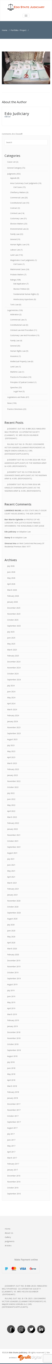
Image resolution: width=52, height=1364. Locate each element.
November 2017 (13, 1110)
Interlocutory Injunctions (23, 299)
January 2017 (12, 1170)
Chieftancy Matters (18, 192)
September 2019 (14, 978)
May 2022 (11, 805)
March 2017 (12, 1158)
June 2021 (11, 865)
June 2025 (11, 638)
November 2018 (13, 1038)
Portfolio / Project (18, 30)
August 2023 (12, 739)
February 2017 (13, 1164)
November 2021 (13, 835)
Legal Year (17, 391)
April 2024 (11, 703)
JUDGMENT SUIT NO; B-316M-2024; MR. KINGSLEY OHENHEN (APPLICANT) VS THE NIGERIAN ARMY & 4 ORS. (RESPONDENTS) (23, 487)
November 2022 (13, 781)
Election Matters (17, 223)
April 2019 (11, 1008)
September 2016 (14, 1193)
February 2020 (13, 954)
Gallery (8, 1237)
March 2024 (12, 709)
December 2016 (13, 1176)
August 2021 (12, 853)
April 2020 (11, 942)
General (13, 239)
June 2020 (11, 930)
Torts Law (14, 304)
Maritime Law (15, 372)
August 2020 (12, 918)
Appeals (13, 178)
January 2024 (12, 721)
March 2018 (12, 1086)
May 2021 (11, 871)
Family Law (14, 234)
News (9, 403)
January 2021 (12, 895)
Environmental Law (18, 229)
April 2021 (11, 877)
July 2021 (11, 859)
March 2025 (12, 649)
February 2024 (13, 715)
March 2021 (12, 883)
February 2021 (13, 889)
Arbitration (14, 314)
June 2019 (11, 996)
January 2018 (12, 1098)
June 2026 (11, 572)
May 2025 (11, 644)
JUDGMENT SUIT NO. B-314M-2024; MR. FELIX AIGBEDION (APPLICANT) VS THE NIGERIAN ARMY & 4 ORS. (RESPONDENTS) (25, 462)
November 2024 (13, 667)
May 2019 (11, 1002)
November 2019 (13, 966)
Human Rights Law (18, 244)
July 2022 (11, 793)
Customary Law (16, 218)
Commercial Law (17, 197)
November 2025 (13, 614)
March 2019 (12, 1014)
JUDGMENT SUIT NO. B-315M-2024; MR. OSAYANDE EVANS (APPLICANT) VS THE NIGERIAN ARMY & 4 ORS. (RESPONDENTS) (26, 475)
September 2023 (14, 733)
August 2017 (12, 1128)
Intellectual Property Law (20, 361)
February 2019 (13, 1020)
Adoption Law (25, 531)
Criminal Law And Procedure (21, 330)
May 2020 (11, 936)
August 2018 (12, 1056)
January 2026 (12, 602)
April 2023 (11, 757)
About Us (9, 1233)
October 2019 (12, 972)
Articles (8, 1245)
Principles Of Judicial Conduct (22, 382)
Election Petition (20, 289)
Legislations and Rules (16, 397)
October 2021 (12, 841)
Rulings (13, 280)
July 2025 (11, 632)
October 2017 (12, 1116)
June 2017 (11, 1140)
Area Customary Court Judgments (24, 183)
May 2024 (11, 697)
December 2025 (13, 608)
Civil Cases (17, 187)
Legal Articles (12, 310)
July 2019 (11, 990)
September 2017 (14, 1122)
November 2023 (13, 727)
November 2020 (13, 901)
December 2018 (13, 1032)
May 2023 (11, 751)
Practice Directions (15, 409)
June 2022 (11, 799)
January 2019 (12, 1026)
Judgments (11, 174)
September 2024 (14, 679)
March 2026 (12, 590)
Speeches (14, 387)
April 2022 (11, 811)
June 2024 (11, 691)
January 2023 (12, 775)
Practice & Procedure (19, 377)
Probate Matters (17, 274)
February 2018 (13, 1092)
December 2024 (13, 661)
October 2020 (12, 907)
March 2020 (12, 948)
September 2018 (14, 1050)
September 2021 (14, 847)
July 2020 (11, 924)
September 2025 (14, 626)
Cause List (11, 162)
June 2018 (11, 1068)
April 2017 (11, 1152)
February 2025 (13, 655)
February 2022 (13, 823)
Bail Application (19, 283)
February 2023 (13, 769)
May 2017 (11, 1146)
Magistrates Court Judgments (22, 260)
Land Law (14, 255)
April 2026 (11, 584)
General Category (14, 168)
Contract (13, 208)
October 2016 (12, 1187)
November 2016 (13, 1181)
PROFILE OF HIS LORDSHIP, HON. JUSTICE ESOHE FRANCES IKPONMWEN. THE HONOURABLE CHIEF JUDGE (24, 522)
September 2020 (14, 912)
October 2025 (12, 620)
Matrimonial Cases (17, 269)
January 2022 (12, 829)
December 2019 (13, 960)
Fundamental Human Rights (24, 294)
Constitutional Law (17, 203)
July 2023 (11, 745)
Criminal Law (15, 213)
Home (4, 30)
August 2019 (12, 984)
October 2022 (12, 787)
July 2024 (11, 685)
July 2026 (11, 566)
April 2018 (11, 1080)
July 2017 (11, 1134)
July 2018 (11, 1062)
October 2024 (12, 673)
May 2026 (11, 578)
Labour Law (15, 250)
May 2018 (11, 1074)
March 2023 (12, 763)
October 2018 (12, 1044)
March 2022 (12, 817)
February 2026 (13, 596)
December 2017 (13, 1104)
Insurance (14, 356)
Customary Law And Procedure (23, 335)
